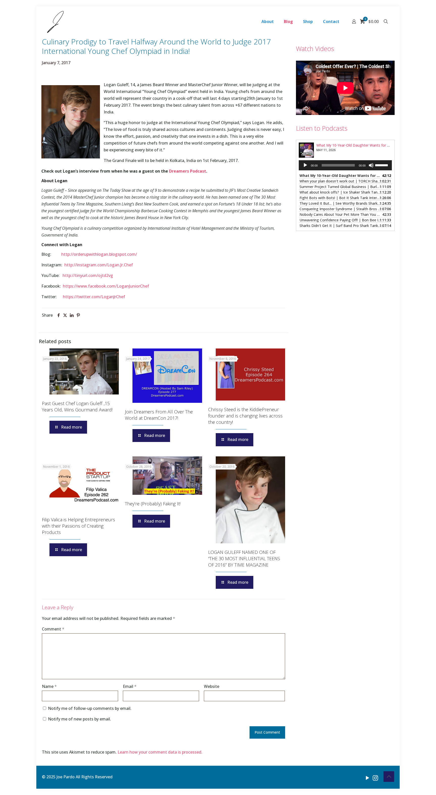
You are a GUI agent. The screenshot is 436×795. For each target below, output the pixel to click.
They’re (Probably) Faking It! (152, 504)
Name (49, 686)
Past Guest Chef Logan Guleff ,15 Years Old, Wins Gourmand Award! (77, 406)
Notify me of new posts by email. (79, 719)
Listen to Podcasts (321, 128)
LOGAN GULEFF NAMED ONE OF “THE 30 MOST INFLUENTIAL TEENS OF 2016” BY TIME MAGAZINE (244, 558)
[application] (345, 165)
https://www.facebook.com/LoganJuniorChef (106, 286)
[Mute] (371, 165)
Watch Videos (315, 48)
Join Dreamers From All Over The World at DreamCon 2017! (159, 415)
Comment (53, 629)
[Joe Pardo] (55, 21)
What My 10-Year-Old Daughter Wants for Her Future (360, 145)
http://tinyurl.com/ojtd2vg (88, 275)
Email (130, 686)
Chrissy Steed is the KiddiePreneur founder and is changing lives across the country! (245, 415)
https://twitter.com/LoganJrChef (94, 296)
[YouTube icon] (367, 777)
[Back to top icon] (389, 776)
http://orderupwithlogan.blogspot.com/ (99, 254)
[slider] (382, 164)
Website (211, 686)
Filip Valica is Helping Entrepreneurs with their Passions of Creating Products (78, 526)
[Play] (305, 165)
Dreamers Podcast (187, 171)
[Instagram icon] (375, 777)
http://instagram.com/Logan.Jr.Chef (98, 265)
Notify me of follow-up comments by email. (89, 708)
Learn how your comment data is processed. (160, 752)
